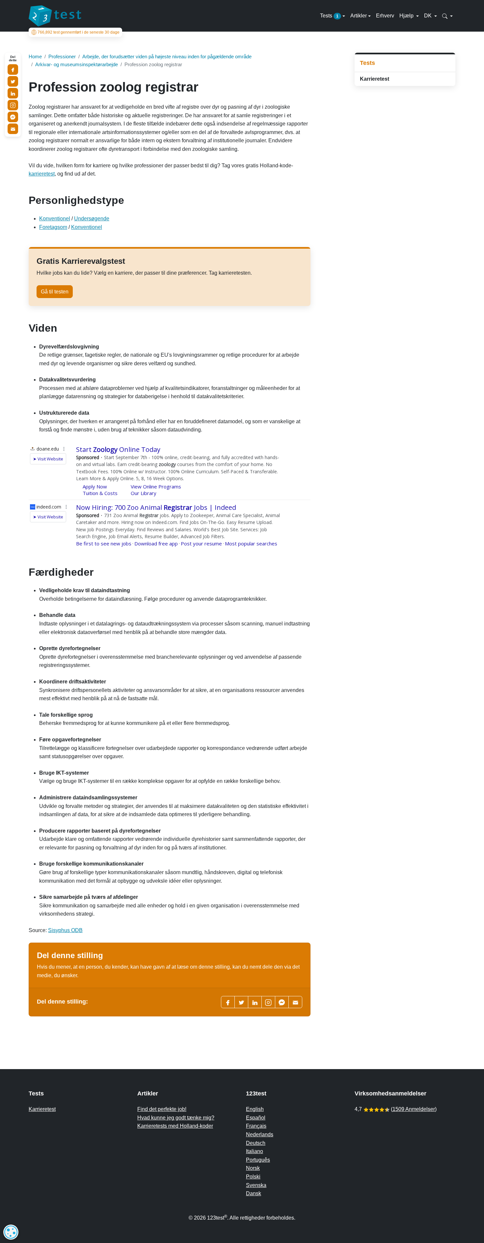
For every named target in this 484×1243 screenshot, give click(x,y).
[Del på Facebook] (13, 69)
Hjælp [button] (407, 15)
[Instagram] (13, 105)
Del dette (13, 58)
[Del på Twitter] (13, 81)
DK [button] (428, 15)
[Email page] (295, 1002)
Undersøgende (91, 218)
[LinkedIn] (255, 1002)
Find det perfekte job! (161, 1109)
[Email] (13, 129)
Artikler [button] (358, 15)
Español (255, 1117)
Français (256, 1126)
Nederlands (259, 1134)
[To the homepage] (55, 16)
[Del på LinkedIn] (13, 93)
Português (258, 1160)
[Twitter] (241, 1002)
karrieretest (42, 174)
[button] (447, 16)
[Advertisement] (405, 138)
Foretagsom (53, 227)
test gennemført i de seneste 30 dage (79, 32)
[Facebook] (228, 1002)
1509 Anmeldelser (413, 1109)
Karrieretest (374, 79)
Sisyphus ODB (65, 930)
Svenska (256, 1185)
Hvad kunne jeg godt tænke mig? (175, 1117)
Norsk (253, 1168)
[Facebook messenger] (282, 1002)
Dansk (253, 1193)
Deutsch (255, 1143)
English (255, 1109)
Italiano (254, 1151)
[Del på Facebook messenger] (13, 117)
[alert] (10, 1232)
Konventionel (54, 218)
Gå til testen (54, 291)
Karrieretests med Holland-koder (175, 1126)
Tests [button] (329, 15)
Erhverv (385, 15)
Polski (253, 1176)
